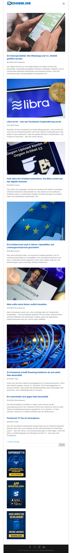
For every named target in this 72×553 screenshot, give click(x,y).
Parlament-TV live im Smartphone (23, 418)
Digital (17, 125)
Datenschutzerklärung (47, 550)
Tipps (16, 379)
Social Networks (20, 62)
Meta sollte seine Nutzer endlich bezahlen (27, 304)
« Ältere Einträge (13, 442)
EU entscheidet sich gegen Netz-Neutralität (27, 396)
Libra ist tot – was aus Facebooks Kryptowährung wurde (34, 122)
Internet (17, 185)
